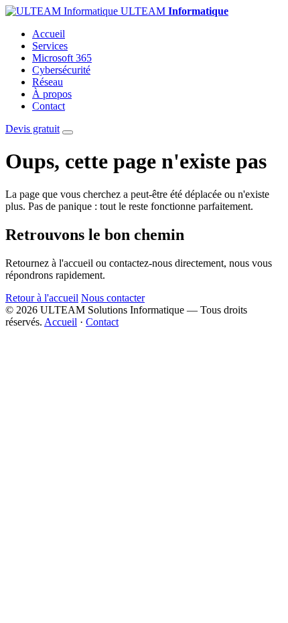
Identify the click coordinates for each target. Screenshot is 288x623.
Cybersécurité (61, 70)
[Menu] (67, 132)
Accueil (48, 33)
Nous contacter (113, 297)
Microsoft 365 (62, 58)
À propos (52, 94)
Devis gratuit (32, 128)
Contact (48, 106)
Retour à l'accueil (41, 297)
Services (50, 45)
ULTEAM (173, 11)
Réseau (47, 82)
